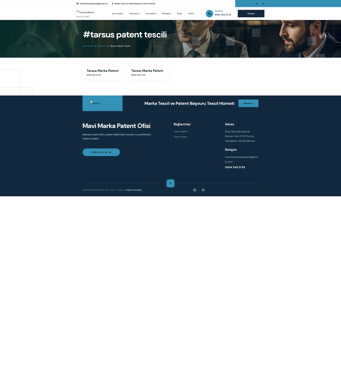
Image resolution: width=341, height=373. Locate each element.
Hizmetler (151, 13)
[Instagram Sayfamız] (256, 3)
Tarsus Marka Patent (102, 71)
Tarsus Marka (180, 131)
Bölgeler (166, 13)
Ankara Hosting (133, 190)
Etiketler (101, 46)
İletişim (251, 13)
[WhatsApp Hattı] (263, 3)
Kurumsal (134, 13)
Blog (179, 13)
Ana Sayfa (117, 13)
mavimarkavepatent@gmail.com (94, 3)
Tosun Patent (180, 136)
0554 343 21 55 (223, 14)
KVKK (191, 13)
